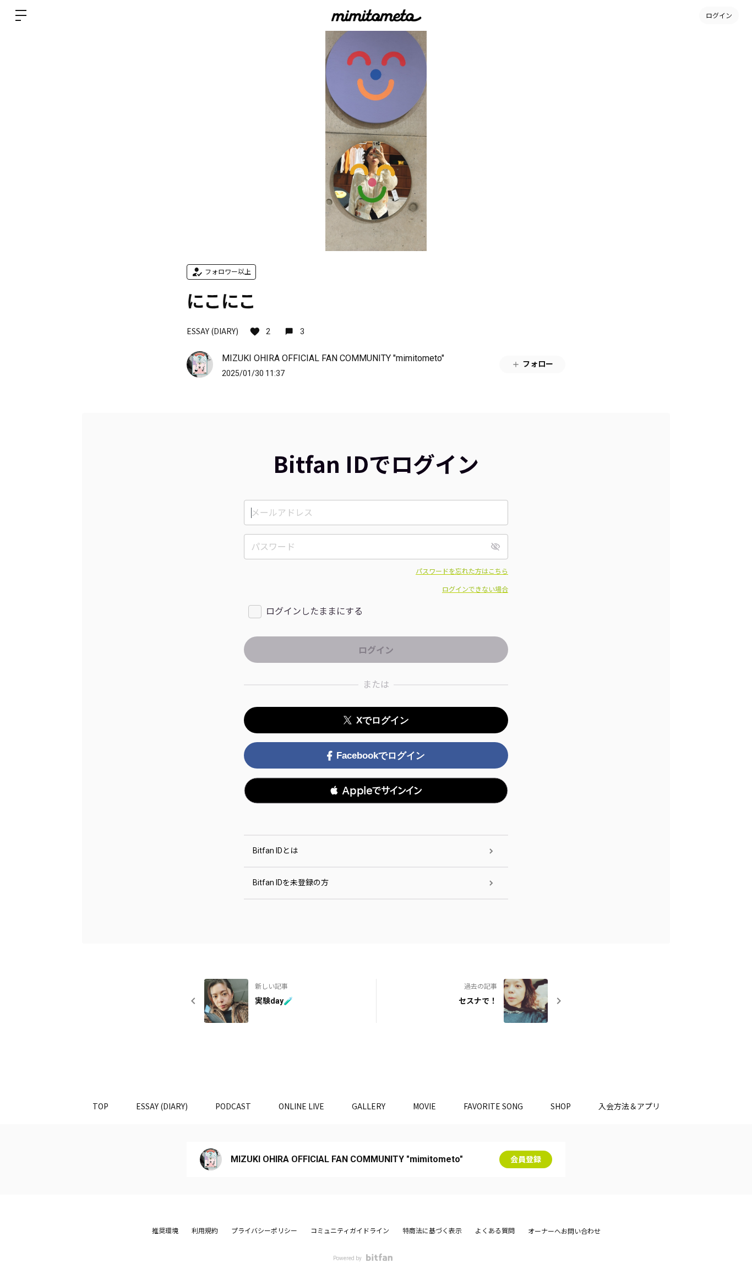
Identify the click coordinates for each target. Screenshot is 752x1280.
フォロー (537, 364)
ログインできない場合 (475, 589)
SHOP (561, 1106)
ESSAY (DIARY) (212, 330)
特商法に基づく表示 (432, 1231)
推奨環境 (165, 1231)
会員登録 (525, 1159)
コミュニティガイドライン (349, 1231)
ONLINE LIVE (301, 1106)
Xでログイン (382, 720)
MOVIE (424, 1106)
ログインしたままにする (314, 611)
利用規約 (205, 1231)
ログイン (719, 15)
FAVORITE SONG (493, 1106)
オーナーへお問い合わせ (564, 1231)
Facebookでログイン (380, 755)
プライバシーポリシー (264, 1231)
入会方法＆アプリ (629, 1106)
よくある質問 (495, 1231)
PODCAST (233, 1106)
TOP (100, 1106)
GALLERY (368, 1106)
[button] (376, 790)
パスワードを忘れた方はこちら (462, 571)
